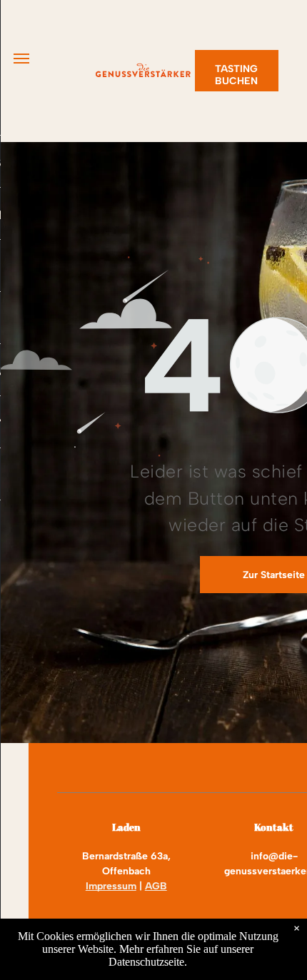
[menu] (21, 58)
